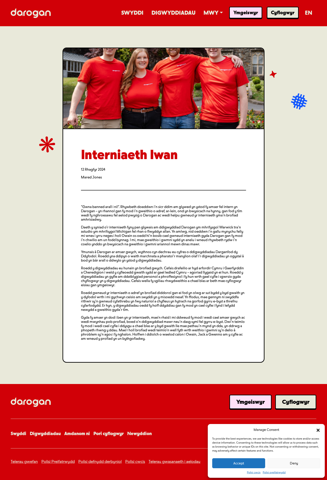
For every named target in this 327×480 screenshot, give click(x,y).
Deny (294, 463)
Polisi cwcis (253, 472)
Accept (238, 463)
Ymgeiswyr (250, 401)
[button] (318, 430)
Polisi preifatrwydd (274, 472)
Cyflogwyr (295, 401)
